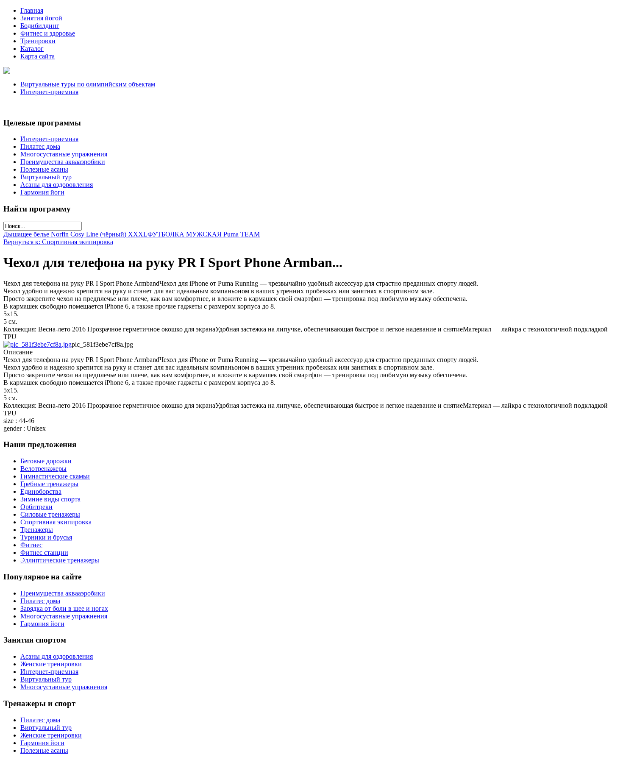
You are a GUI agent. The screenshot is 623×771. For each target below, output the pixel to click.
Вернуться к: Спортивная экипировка (58, 241)
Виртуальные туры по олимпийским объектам (87, 84)
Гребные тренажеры (49, 483)
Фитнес (31, 544)
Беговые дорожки (46, 461)
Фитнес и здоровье (47, 33)
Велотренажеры (43, 468)
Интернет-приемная (49, 91)
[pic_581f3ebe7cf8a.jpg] (37, 344)
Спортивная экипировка (56, 522)
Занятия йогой (41, 18)
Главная (31, 10)
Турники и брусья (46, 537)
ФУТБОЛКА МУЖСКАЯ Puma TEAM (203, 234)
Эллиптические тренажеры (59, 560)
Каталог (32, 48)
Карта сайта (37, 56)
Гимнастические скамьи (55, 476)
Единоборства (40, 491)
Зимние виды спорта (50, 499)
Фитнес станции (44, 552)
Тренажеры (36, 529)
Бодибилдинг (39, 25)
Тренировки (38, 41)
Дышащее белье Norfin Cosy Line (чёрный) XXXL (75, 234)
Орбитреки (36, 506)
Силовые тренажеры (50, 514)
